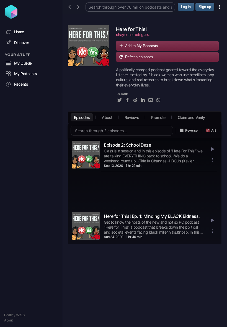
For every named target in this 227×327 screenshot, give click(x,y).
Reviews (132, 117)
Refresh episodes (139, 57)
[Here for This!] (88, 67)
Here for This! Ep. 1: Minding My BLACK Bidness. (152, 216)
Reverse (191, 130)
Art (213, 130)
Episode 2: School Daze (127, 145)
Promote (158, 117)
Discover (21, 42)
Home (19, 31)
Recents (21, 84)
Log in (186, 7)
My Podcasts (25, 73)
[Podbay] (11, 17)
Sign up (205, 7)
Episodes (82, 117)
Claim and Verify (191, 117)
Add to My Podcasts (141, 46)
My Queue (23, 63)
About (8, 320)
